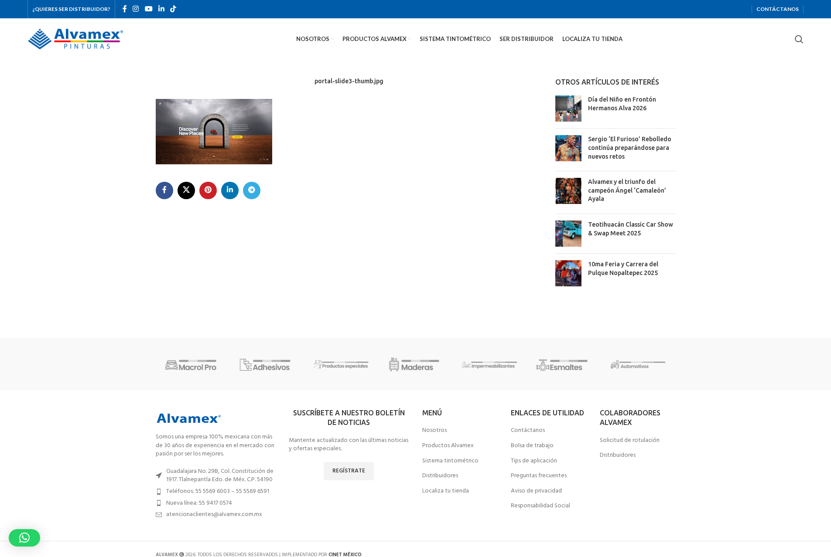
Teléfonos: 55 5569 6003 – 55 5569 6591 (217, 491)
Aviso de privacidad (536, 491)
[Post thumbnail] (568, 108)
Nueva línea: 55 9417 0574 (199, 503)
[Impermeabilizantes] (490, 364)
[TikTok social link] (173, 9)
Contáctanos (528, 430)
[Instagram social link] (136, 9)
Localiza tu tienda (445, 491)
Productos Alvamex (448, 446)
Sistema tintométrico (450, 461)
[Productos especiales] (341, 364)
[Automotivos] (638, 364)
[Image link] (188, 418)
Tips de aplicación (534, 461)
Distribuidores (440, 476)
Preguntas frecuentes (539, 476)
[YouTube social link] (148, 9)
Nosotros (434, 430)
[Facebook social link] (125, 9)
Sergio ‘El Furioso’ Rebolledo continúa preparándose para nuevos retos (629, 148)
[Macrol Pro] (193, 364)
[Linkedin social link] (161, 9)
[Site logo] (75, 39)
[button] (24, 538)
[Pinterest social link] (208, 190)
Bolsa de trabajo (532, 446)
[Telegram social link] (251, 190)
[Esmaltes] (564, 364)
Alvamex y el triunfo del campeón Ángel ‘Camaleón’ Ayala (627, 190)
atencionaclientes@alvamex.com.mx (214, 514)
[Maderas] (415, 364)
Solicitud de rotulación (630, 440)
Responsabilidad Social (540, 506)
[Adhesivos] (267, 364)
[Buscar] (799, 39)
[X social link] (186, 190)
